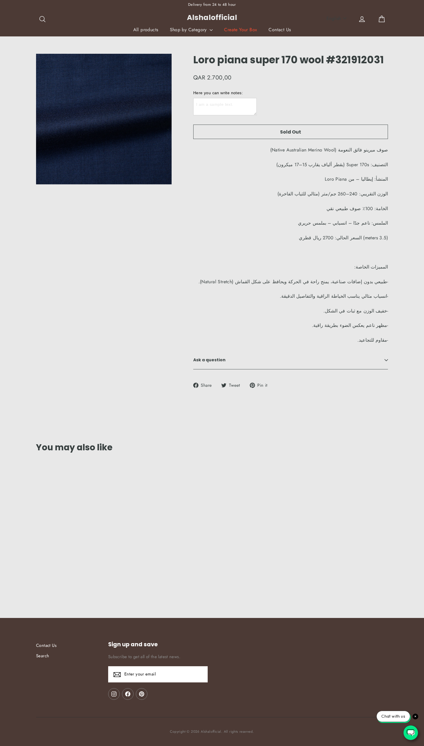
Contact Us (280, 29)
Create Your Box (240, 29)
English (334, 18)
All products (145, 29)
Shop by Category (189, 29)
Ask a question (209, 360)
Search (42, 656)
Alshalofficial (212, 17)
